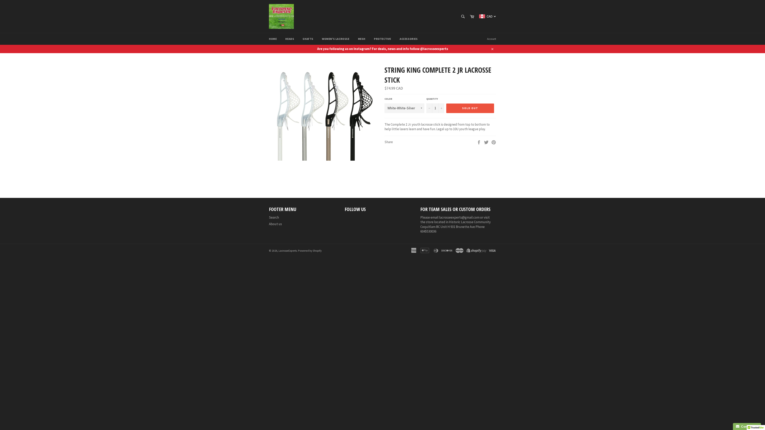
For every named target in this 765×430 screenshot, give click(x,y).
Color (388, 98)
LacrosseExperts (288, 250)
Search (274, 217)
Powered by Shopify (310, 250)
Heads (289, 39)
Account (491, 39)
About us (275, 224)
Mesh (361, 39)
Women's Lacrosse (335, 39)
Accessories (409, 39)
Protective (382, 39)
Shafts (308, 39)
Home (273, 39)
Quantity (432, 98)
